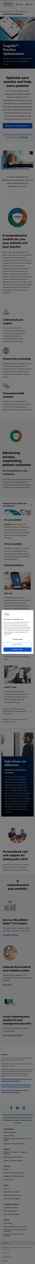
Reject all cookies (17, 644)
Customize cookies (17, 639)
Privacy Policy (7, 634)
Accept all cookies (17, 649)
